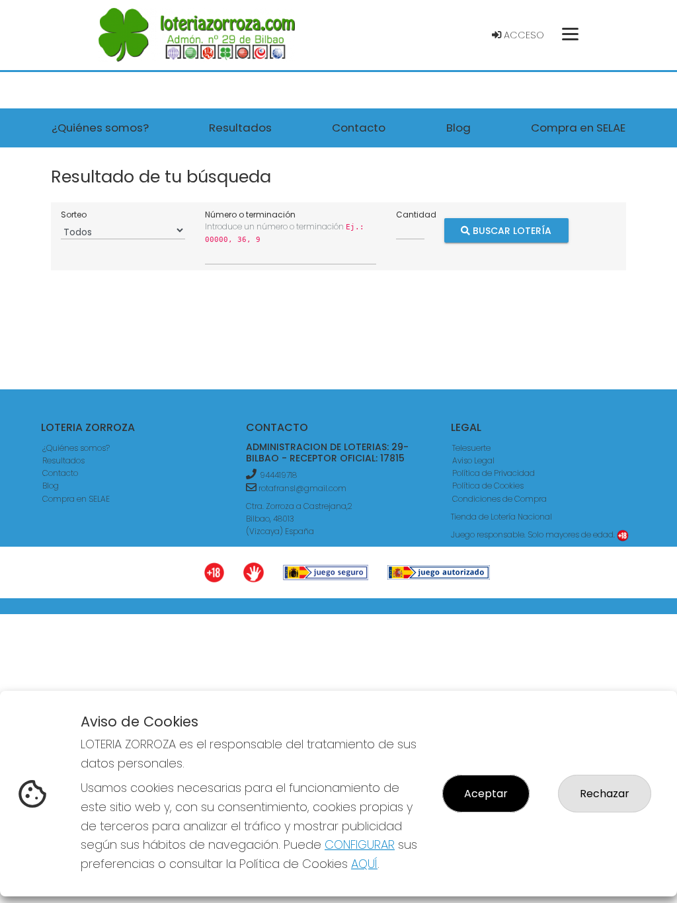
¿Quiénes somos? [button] (100, 128)
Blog (50, 485)
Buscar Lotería (510, 230)
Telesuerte (471, 447)
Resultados (63, 460)
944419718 (278, 475)
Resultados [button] (240, 128)
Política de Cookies (488, 485)
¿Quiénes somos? (76, 447)
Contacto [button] (358, 128)
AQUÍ (364, 863)
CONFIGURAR (360, 844)
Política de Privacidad (493, 473)
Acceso (522, 35)
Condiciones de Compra (499, 498)
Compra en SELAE (76, 498)
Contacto (60, 473)
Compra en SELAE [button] (578, 128)
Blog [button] (458, 128)
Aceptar (486, 793)
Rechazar (604, 793)
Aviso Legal (473, 460)
